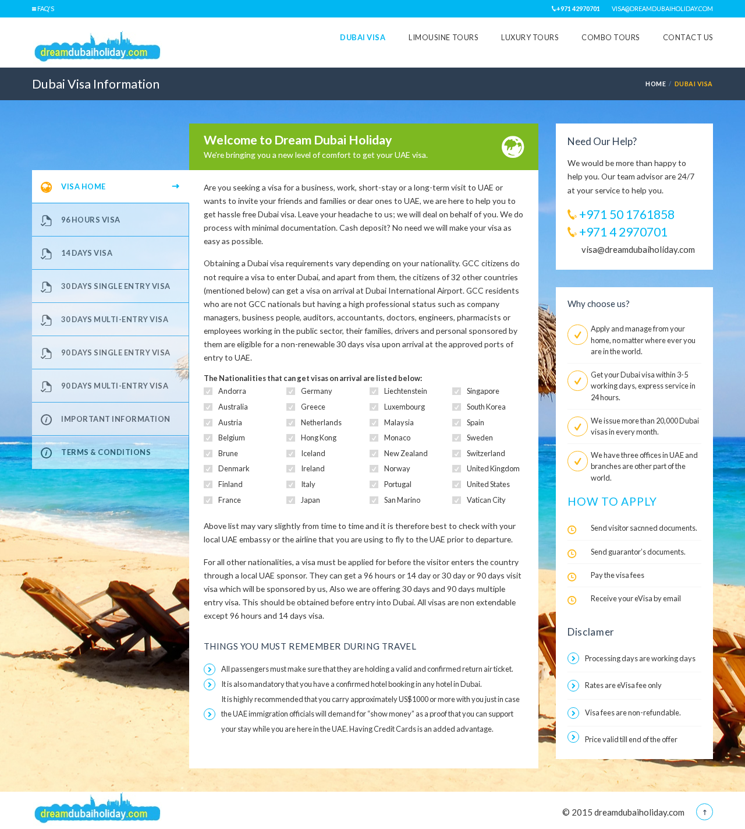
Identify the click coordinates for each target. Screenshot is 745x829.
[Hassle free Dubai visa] (98, 49)
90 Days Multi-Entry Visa (114, 385)
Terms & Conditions (106, 452)
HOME (655, 83)
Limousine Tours (443, 37)
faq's (45, 8)
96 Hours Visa (90, 219)
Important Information (116, 419)
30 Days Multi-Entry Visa (114, 319)
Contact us (688, 37)
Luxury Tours (529, 37)
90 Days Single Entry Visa (116, 352)
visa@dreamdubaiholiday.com (662, 8)
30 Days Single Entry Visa (116, 286)
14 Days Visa (86, 252)
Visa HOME (83, 186)
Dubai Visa (362, 37)
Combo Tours (610, 37)
